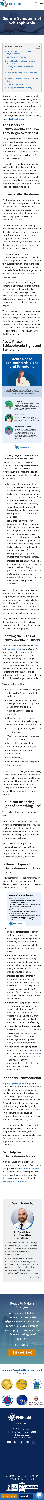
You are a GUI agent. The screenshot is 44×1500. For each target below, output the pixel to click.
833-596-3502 (9, 1496)
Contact (10, 1476)
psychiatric (36, 1109)
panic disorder (34, 1053)
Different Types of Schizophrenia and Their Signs (23, 79)
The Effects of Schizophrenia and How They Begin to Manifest (23, 52)
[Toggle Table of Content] (36, 47)
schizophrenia (16, 119)
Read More (34, 1278)
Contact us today (32, 1168)
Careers (22, 1476)
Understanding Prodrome (18, 57)
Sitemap (30, 1479)
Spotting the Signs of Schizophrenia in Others (21, 68)
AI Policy (34, 1476)
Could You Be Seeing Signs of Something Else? (22, 74)
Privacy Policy (16, 1479)
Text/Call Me (26, 1496)
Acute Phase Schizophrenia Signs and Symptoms (21, 62)
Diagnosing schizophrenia (14, 1083)
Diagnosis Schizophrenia (16, 84)
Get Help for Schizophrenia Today (19, 88)
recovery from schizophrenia (15, 1181)
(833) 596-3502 (22, 1352)
